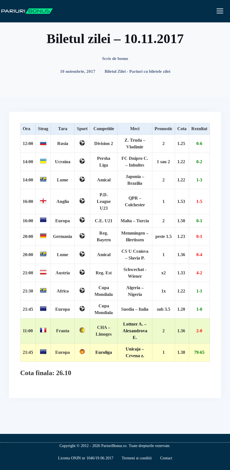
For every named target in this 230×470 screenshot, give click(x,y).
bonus (123, 58)
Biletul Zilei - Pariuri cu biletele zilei (137, 71)
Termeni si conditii (137, 458)
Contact (166, 458)
